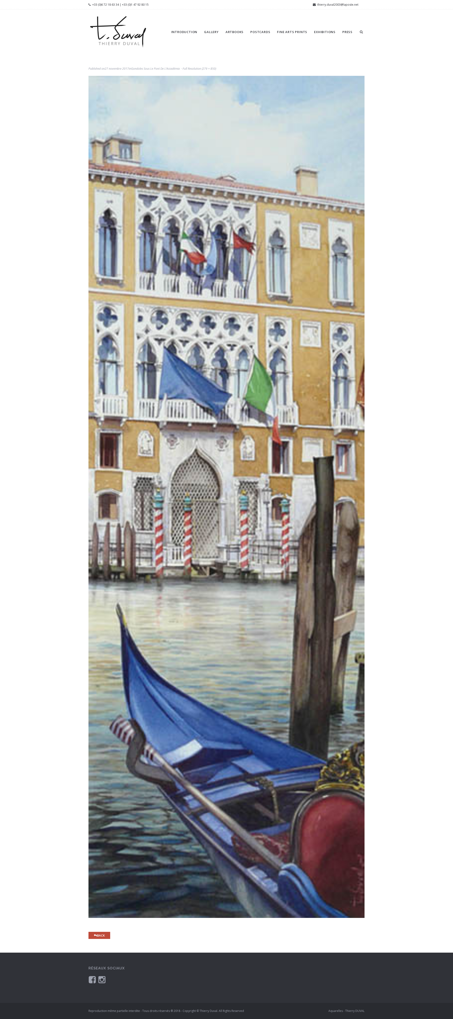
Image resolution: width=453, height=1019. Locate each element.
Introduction (184, 32)
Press (347, 32)
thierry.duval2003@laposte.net (337, 5)
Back (101, 935)
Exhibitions (325, 32)
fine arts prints (292, 32)
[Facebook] (92, 979)
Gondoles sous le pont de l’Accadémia (155, 69)
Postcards (260, 32)
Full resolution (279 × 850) (199, 69)
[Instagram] (101, 979)
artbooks (234, 32)
